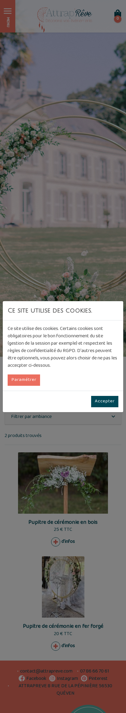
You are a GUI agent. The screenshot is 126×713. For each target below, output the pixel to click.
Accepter (105, 401)
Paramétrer (23, 380)
